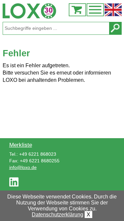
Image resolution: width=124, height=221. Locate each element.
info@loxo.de (23, 167)
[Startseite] (62, 11)
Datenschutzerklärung (57, 214)
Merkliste (20, 144)
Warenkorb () (77, 9)
